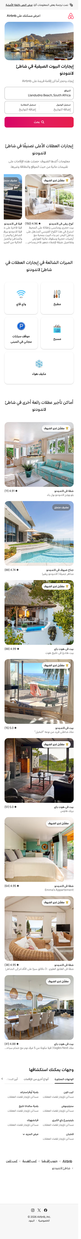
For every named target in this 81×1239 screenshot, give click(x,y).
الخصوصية (44, 1220)
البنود (32, 1220)
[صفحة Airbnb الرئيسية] (71, 16)
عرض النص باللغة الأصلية (19, 5)
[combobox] (39, 95)
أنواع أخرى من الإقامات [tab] (36, 1079)
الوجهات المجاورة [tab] (64, 1079)
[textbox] (56, 109)
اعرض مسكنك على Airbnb (23, 16)
